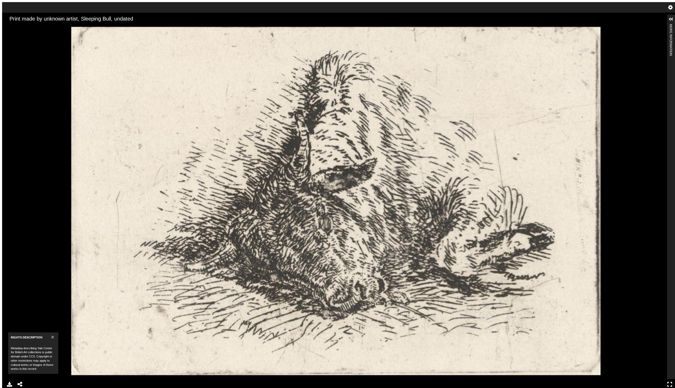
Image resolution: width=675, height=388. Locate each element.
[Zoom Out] (19, 27)
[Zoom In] (11, 27)
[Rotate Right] (28, 27)
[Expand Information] (671, 19)
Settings (670, 7)
